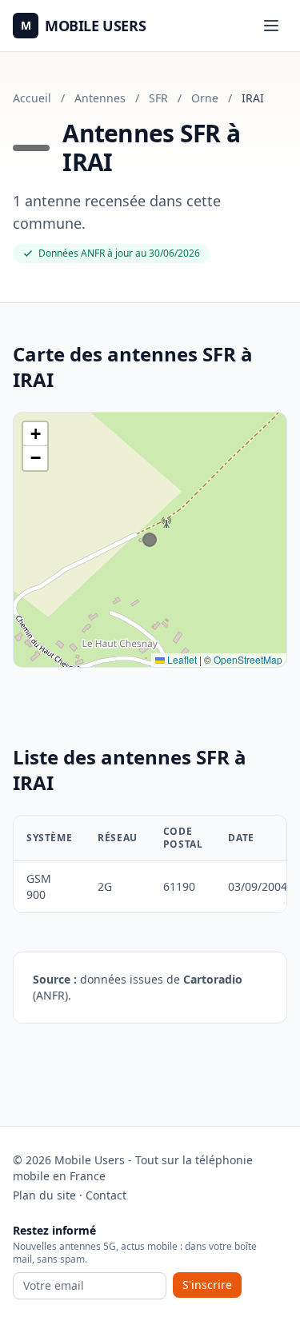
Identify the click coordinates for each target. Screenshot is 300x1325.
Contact (106, 1195)
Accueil (32, 98)
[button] (35, 434)
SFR (158, 98)
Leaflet (181, 659)
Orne (204, 98)
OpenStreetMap (248, 659)
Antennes (100, 98)
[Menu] (271, 26)
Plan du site (44, 1195)
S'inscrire (207, 1284)
